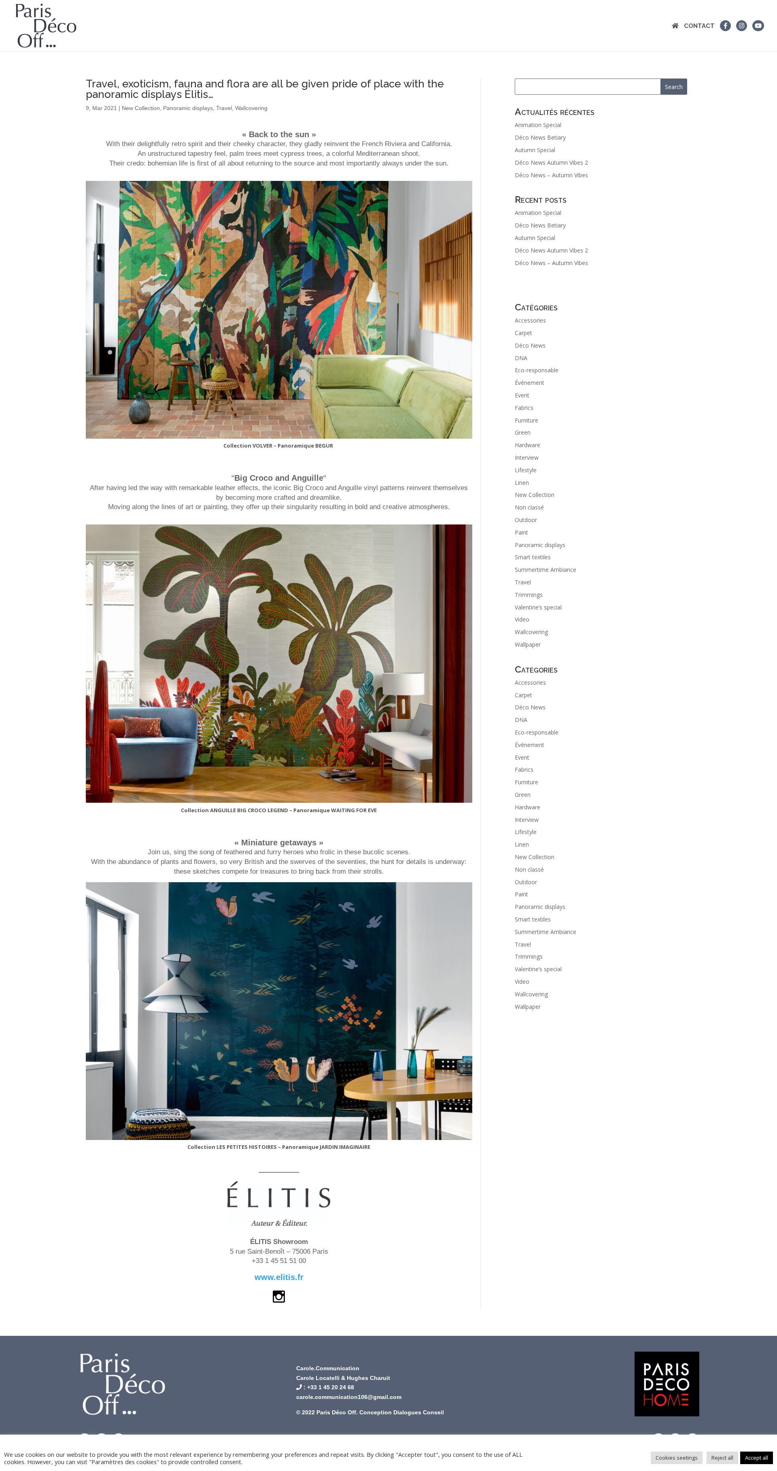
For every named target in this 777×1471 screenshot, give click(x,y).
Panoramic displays (188, 108)
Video (522, 619)
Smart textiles (533, 557)
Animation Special (538, 125)
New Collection (141, 108)
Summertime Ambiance (545, 569)
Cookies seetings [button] (677, 1457)
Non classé (529, 507)
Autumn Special (535, 150)
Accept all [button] (756, 1457)
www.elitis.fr (279, 1277)
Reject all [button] (722, 1457)
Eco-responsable (536, 370)
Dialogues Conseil (418, 1412)
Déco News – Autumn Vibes (551, 175)
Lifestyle (526, 470)
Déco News (530, 345)
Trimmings (529, 595)
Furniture (526, 420)
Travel (224, 108)
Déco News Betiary (540, 137)
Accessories (530, 320)
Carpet (523, 333)
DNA (521, 358)
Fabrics (524, 408)
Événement (529, 382)
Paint (521, 532)
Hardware (527, 445)
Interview (527, 457)
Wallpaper (528, 644)
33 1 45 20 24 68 (332, 1387)
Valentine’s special (538, 607)
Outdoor (526, 520)
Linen (522, 482)
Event (522, 395)
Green (523, 432)
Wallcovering (251, 108)
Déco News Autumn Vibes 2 (551, 162)
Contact (699, 26)
